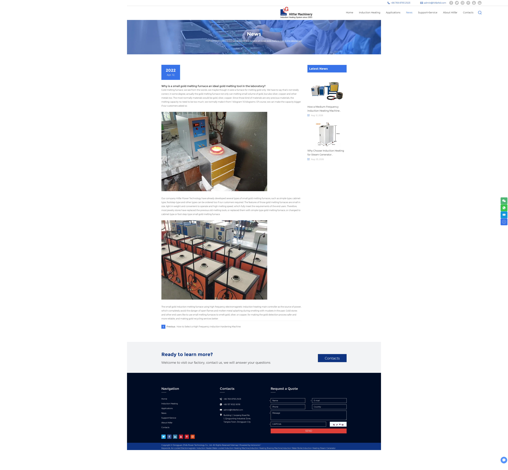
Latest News (318, 68)
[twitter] (163, 437)
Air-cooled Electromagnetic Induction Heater (191, 448)
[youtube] (181, 437)
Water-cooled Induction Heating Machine (231, 448)
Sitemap (234, 445)
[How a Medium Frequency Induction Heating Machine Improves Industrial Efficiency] (327, 90)
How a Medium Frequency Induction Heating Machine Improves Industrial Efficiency (324, 109)
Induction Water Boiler (292, 448)
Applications (393, 12)
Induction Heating (369, 12)
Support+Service (427, 12)
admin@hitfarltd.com (435, 3)
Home (349, 12)
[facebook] (169, 437)
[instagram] (192, 437)
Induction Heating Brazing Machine (266, 448)
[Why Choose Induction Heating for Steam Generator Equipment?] (327, 134)
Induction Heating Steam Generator (319, 448)
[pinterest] (187, 437)
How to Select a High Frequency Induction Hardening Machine (209, 326)
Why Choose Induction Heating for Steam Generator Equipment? (325, 153)
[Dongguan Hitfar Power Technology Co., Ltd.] (296, 12)
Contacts (468, 12)
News (409, 12)
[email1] (504, 214)
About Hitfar (450, 12)
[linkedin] (175, 437)
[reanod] (256, 445)
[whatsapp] (504, 207)
